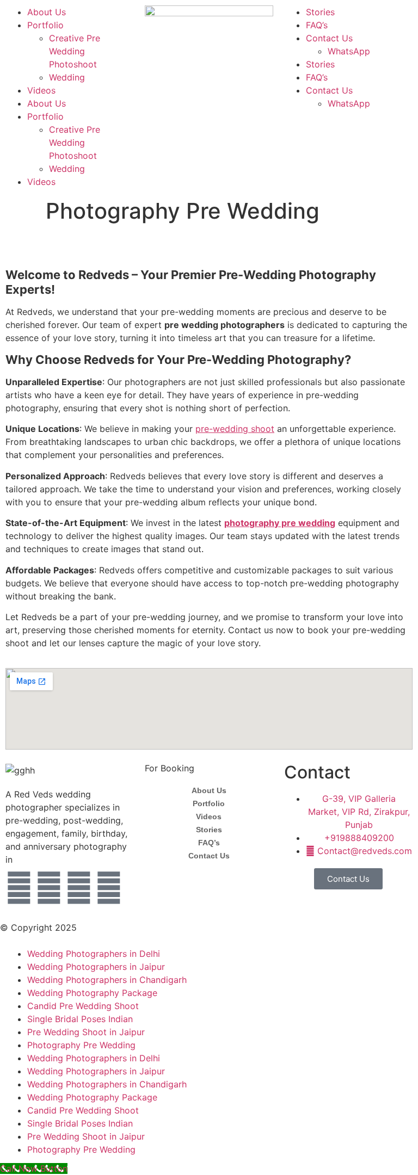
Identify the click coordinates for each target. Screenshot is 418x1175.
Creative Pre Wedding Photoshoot (74, 51)
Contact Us (329, 38)
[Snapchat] (108, 887)
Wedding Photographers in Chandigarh (107, 979)
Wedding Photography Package (92, 992)
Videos (41, 90)
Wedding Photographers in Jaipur (96, 966)
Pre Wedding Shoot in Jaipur (86, 1031)
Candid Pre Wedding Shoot (83, 1005)
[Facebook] (19, 887)
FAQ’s (317, 25)
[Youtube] (79, 887)
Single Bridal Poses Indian (80, 1018)
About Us (46, 12)
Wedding (67, 77)
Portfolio (45, 25)
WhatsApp (349, 51)
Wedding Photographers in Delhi (93, 953)
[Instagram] (49, 887)
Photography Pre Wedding (81, 1045)
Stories (320, 12)
